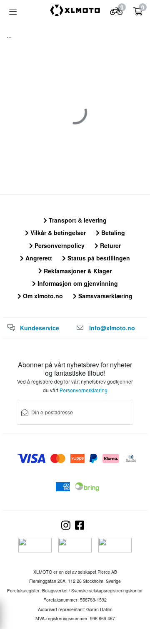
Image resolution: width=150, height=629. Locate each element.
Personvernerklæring (84, 390)
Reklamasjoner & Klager (77, 271)
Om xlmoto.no (42, 296)
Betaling (112, 232)
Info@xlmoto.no (112, 328)
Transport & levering (77, 220)
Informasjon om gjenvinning (77, 283)
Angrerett (38, 258)
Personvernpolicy (59, 245)
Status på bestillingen (98, 258)
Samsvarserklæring (104, 296)
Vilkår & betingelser (57, 232)
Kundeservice (39, 328)
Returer (109, 245)
